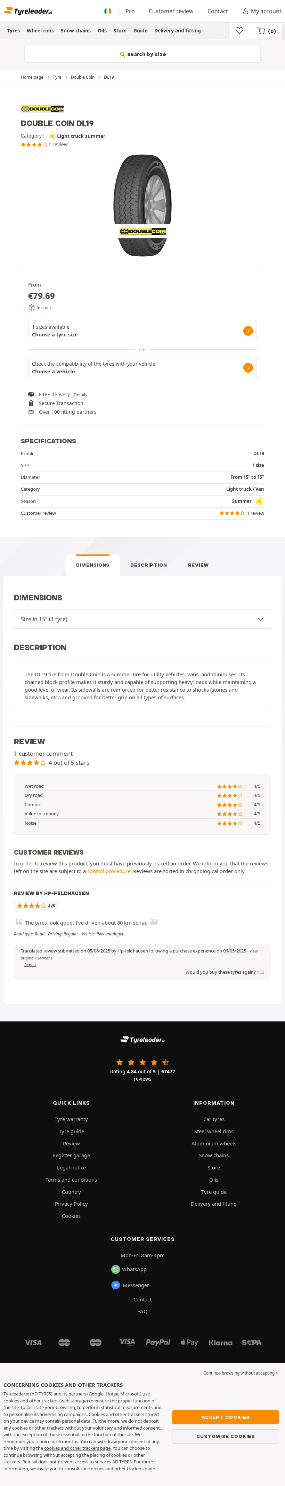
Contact (217, 11)
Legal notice (71, 1167)
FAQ (142, 1311)
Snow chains (76, 30)
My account (266, 11)
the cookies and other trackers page (118, 1468)
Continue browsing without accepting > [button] (240, 1373)
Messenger (136, 1285)
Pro (130, 11)
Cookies (71, 1215)
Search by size (146, 54)
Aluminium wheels (214, 1143)
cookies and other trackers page (77, 1448)
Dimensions (92, 565)
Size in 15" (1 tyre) (44, 619)
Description (148, 565)
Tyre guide (71, 1131)
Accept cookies (226, 1417)
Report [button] (30, 964)
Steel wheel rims (214, 1131)
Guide (140, 30)
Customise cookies (225, 1436)
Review (198, 565)
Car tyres (214, 1118)
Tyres (13, 30)
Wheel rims (40, 30)
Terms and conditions (71, 1179)
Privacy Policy (71, 1203)
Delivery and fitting (177, 30)
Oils (102, 30)
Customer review (171, 11)
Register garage (71, 1155)
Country (71, 1191)
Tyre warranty (71, 1118)
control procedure (108, 871)
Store (120, 30)
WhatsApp (134, 1269)
